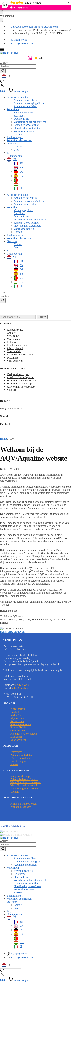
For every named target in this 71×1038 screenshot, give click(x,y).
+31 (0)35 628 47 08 (11, 408)
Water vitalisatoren (24, 131)
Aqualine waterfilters (25, 100)
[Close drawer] (1, 20)
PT (21, 179)
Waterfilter (16, 751)
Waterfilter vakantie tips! (20, 383)
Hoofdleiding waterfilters (27, 128)
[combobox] (18, 66)
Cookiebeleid (14, 351)
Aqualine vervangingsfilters (29, 103)
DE (21, 171)
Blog (16, 149)
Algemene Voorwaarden (20, 354)
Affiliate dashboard (20, 806)
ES (21, 175)
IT (21, 188)
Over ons (12, 143)
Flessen (18, 134)
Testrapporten (14, 155)
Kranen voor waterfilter (26, 124)
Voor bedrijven (15, 360)
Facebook (5, 424)
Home (3, 438)
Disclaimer (13, 357)
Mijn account (14, 339)
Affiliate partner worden (23, 803)
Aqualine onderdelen (25, 106)
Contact (18, 146)
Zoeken (42, 316)
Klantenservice (15, 329)
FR (21, 163)
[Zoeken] (3, 71)
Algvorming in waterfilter (21, 386)
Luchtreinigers (15, 137)
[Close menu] (1, 12)
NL (15, 159)
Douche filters (21, 118)
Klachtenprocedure (17, 345)
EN (21, 167)
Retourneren (13, 342)
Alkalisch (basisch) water (20, 377)
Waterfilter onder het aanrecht (30, 121)
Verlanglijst (13, 335)
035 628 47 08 (22, 684)
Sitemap (11, 389)
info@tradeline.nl (21, 688)
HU (22, 184)
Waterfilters (13, 109)
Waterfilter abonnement (19, 140)
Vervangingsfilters (23, 112)
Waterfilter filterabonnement (22, 380)
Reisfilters (19, 115)
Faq (9, 152)
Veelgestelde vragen (18, 374)
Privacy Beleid (15, 348)
